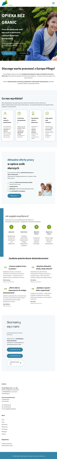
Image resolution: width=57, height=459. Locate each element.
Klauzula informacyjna (7, 445)
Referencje (4, 431)
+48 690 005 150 (7, 405)
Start (3, 420)
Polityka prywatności (7, 443)
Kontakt (4, 434)
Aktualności (4, 424)
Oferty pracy (5, 427)
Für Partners (5, 429)
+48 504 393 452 (7, 407)
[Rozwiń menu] (53, 3)
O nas (3, 422)
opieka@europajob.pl (10, 409)
